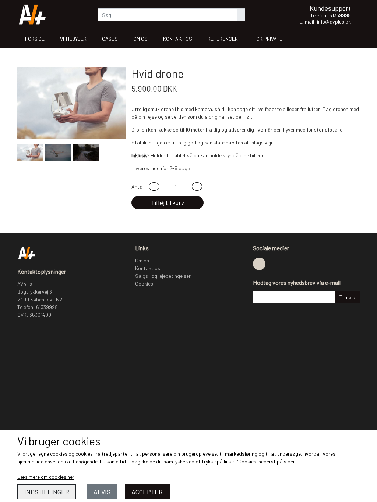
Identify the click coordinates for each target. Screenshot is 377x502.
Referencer (223, 39)
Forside (35, 39)
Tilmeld (347, 297)
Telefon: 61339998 (330, 15)
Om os (140, 39)
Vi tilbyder (73, 39)
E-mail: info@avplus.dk (325, 21)
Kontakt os (177, 39)
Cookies (144, 283)
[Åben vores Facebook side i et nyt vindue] (259, 264)
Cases (110, 39)
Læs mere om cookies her (45, 477)
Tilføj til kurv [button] (167, 202)
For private (267, 39)
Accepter (147, 492)
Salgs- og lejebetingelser (163, 276)
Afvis (102, 492)
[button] (154, 186)
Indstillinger (46, 492)
